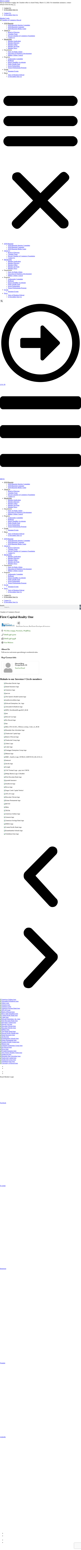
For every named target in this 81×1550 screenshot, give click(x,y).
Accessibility (9, 1533)
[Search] (80, 607)
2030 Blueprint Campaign (16, 27)
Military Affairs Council (15, 55)
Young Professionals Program (17, 68)
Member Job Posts (13, 46)
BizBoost (11, 60)
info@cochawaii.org (7, 1094)
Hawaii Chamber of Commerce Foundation (21, 36)
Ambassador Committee (15, 59)
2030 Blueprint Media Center (17, 29)
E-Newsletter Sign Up (11, 10)
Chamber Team (12, 34)
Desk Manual (9, 1066)
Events (6, 69)
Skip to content (4, 1)
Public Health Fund (14, 64)
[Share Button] (18, 623)
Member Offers (12, 44)
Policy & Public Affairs (15, 52)
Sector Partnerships (14, 66)
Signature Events (13, 71)
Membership (8, 39)
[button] (40, 160)
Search (2, 605)
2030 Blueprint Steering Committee (19, 25)
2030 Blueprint (8, 23)
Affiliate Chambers (11, 1068)
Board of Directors (14, 32)
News (6, 73)
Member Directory (13, 43)
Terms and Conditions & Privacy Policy (17, 1536)
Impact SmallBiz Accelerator (17, 62)
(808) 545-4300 (5, 1091)
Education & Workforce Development (20, 53)
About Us (7, 30)
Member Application (14, 41)
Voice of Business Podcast (16, 75)
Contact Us (7, 8)
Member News (12, 48)
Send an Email (20, 668)
